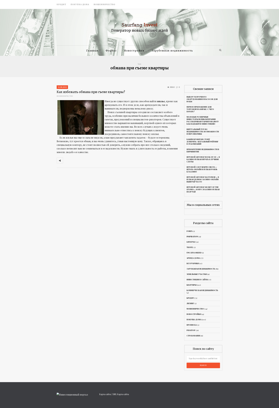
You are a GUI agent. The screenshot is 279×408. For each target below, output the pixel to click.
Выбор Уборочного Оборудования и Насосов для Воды (202, 99)
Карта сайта (105, 394)
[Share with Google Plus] (79, 160)
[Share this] (66, 160)
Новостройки (134, 50)
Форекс (111, 50)
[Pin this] (85, 160)
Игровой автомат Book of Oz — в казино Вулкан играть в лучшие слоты (203, 159)
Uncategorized (194, 252)
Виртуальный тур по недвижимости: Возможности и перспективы (203, 131)
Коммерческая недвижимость (202, 290)
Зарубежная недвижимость (172, 50)
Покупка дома (80, 4)
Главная (92, 50)
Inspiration (192, 236)
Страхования (193, 335)
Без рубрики (193, 263)
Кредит (61, 4)
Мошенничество (104, 4)
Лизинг (190, 303)
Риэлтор (191, 330)
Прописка (192, 325)
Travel (190, 247)
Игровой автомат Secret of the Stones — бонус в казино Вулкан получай (203, 189)
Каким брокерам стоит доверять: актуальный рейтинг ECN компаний (202, 141)
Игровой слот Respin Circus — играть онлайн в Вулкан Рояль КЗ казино (202, 169)
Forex (189, 231)
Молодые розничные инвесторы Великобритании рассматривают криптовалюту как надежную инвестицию (203, 120)
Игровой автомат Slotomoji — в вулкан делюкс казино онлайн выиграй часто (203, 179)
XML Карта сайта (120, 394)
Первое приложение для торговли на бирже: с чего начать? (200, 109)
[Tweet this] (72, 160)
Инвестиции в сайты (197, 279)
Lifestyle (191, 242)
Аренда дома (193, 258)
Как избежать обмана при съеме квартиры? (91, 92)
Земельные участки (197, 274)
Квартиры (191, 285)
